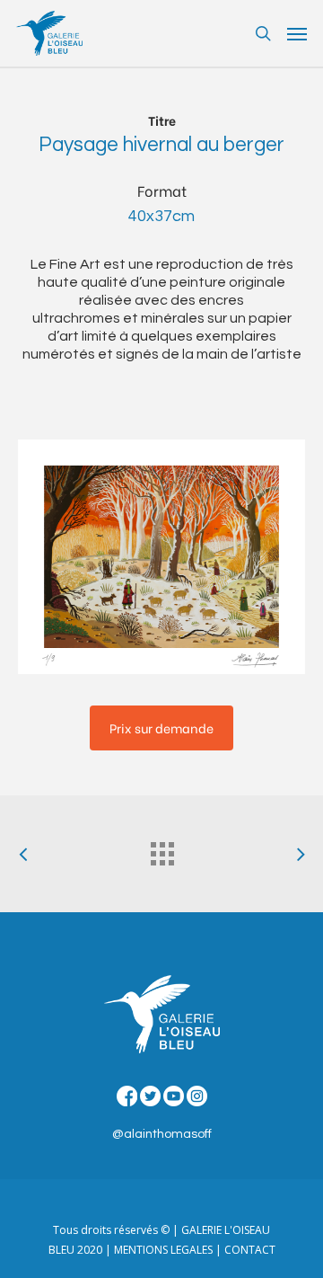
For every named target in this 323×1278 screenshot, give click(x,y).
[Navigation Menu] (297, 33)
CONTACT (249, 1249)
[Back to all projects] (161, 849)
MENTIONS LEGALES (163, 1249)
